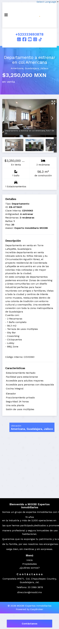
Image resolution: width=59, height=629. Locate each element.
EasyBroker (36, 609)
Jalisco (44, 68)
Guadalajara (32, 68)
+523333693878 (29, 34)
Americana (17, 68)
